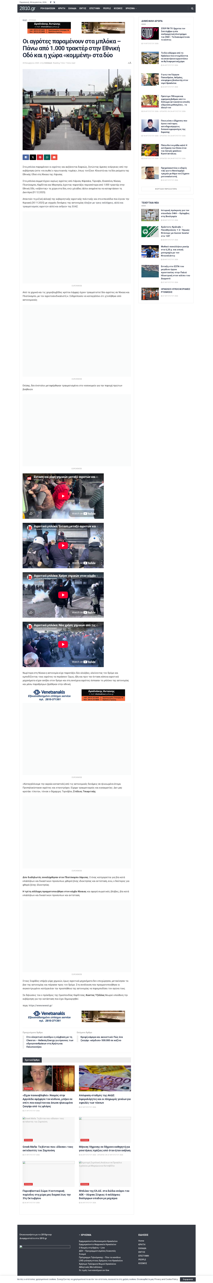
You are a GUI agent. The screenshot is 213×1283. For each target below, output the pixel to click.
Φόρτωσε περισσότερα (166, 189)
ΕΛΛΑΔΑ (72, 8)
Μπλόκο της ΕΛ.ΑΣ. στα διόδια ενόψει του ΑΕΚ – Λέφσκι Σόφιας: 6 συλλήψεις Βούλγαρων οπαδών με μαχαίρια (104, 1194)
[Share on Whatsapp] (47, 157)
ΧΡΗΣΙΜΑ (130, 8)
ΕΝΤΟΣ (82, 8)
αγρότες (56, 167)
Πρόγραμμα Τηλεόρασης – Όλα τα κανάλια (100, 1257)
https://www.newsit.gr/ (40, 1005)
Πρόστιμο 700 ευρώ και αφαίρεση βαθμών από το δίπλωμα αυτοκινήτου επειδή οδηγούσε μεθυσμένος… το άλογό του (175, 102)
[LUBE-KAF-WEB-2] (103, 27)
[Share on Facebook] (26, 157)
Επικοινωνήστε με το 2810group (36, 1234)
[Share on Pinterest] (40, 157)
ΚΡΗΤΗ (61, 8)
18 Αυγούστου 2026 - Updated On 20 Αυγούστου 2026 (164, 136)
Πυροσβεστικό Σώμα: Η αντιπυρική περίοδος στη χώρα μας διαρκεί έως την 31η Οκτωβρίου (47, 1194)
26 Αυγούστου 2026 (32, 1203)
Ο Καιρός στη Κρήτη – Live (92, 1248)
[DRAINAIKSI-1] (49, 27)
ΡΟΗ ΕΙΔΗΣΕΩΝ (47, 8)
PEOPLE (107, 8)
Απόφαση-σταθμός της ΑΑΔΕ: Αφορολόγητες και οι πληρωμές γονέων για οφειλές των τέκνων (105, 1099)
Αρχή (25, 20)
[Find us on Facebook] (50, 2)
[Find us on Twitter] (54, 2)
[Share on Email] (54, 157)
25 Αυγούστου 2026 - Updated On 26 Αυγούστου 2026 (164, 111)
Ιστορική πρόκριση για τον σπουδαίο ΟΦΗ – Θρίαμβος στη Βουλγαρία (175, 213)
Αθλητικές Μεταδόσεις (90, 1267)
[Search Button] (192, 8)
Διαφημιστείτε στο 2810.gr (33, 1238)
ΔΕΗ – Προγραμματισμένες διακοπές (97, 1251)
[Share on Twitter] (33, 157)
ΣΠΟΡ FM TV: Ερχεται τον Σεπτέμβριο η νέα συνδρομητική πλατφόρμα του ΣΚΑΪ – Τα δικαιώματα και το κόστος (175, 34)
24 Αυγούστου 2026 (170, 87)
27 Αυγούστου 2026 (32, 1111)
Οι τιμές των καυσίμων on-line (94, 1270)
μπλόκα (31, 167)
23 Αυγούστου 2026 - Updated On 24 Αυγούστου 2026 (164, 158)
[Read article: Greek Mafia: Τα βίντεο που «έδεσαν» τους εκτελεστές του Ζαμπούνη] (49, 1130)
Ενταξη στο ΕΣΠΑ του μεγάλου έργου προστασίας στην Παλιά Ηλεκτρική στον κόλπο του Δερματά (175, 272)
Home (141, 1241)
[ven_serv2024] (49, 695)
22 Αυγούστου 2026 (170, 180)
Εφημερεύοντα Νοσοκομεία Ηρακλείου (98, 1241)
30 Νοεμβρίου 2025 (31, 63)
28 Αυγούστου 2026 (170, 220)
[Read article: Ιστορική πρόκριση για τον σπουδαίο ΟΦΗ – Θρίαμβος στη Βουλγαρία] (150, 215)
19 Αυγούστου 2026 (150, 44)
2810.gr (27, 8)
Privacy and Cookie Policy (166, 1279)
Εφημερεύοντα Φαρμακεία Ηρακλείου (97, 1244)
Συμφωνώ (188, 1279)
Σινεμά (82, 1254)
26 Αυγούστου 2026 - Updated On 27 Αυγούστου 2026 (101, 1155)
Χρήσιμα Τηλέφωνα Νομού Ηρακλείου (97, 1264)
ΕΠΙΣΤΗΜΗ (94, 8)
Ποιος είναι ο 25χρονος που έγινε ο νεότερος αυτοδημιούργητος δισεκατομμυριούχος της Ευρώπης (174, 126)
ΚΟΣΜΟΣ (118, 8)
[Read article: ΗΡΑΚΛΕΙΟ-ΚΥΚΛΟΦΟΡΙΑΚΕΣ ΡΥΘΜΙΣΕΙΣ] (150, 294)
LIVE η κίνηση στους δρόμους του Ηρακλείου (101, 1260)
